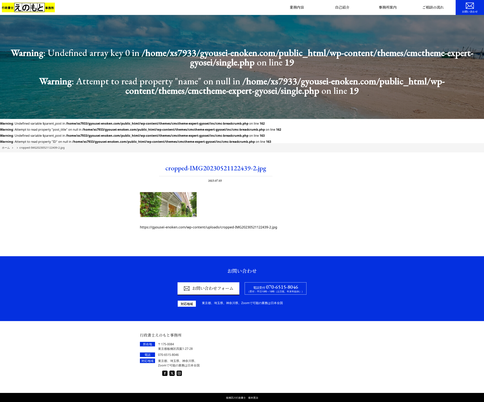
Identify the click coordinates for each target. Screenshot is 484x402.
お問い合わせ (470, 11)
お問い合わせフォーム (212, 288)
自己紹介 (342, 7)
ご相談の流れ (433, 7)
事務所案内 (388, 7)
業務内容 (297, 7)
